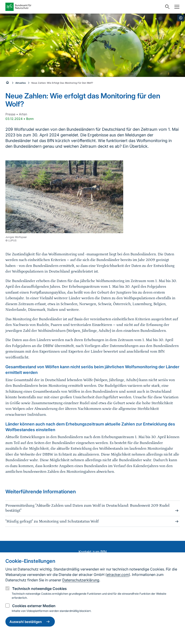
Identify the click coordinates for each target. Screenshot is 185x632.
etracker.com (118, 574)
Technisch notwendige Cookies (39, 588)
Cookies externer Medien (34, 605)
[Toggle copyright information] (180, 17)
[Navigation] (176, 7)
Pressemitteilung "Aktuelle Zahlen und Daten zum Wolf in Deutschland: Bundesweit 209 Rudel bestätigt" (87, 508)
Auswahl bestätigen (25, 622)
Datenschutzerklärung (80, 580)
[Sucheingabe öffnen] (166, 7)
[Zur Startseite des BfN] (83, 6)
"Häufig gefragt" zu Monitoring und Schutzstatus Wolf (52, 521)
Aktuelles (20, 82)
